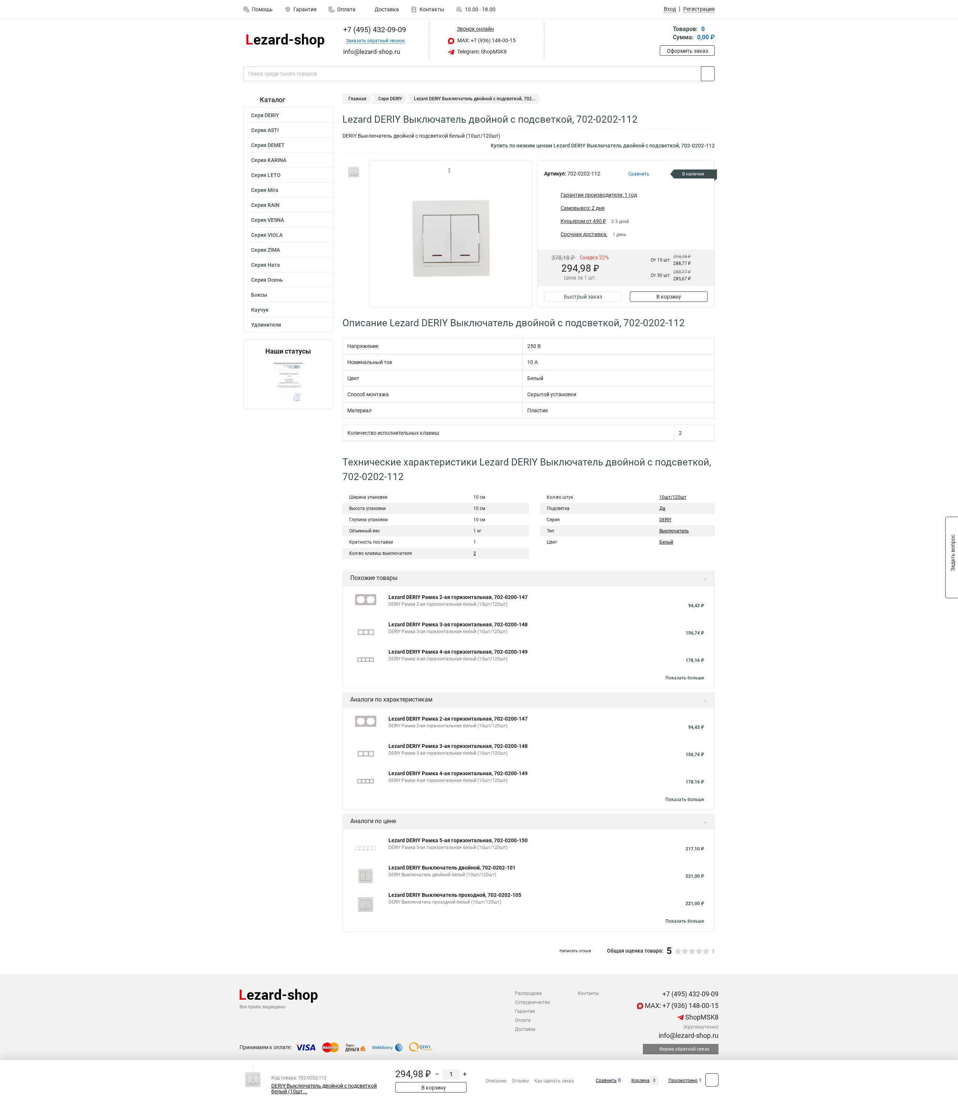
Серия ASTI (265, 130)
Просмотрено (683, 1080)
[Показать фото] (353, 171)
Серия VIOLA (267, 235)
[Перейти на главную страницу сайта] (285, 41)
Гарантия (305, 9)
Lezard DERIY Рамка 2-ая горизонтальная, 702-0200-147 (458, 597)
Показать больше (684, 678)
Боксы (259, 295)
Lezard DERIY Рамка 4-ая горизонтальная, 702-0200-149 (458, 652)
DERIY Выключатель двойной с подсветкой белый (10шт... (324, 1088)
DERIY (665, 519)
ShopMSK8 (701, 1017)
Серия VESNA (267, 220)
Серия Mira (264, 190)
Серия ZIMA (265, 250)
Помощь (262, 9)
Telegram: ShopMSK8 (481, 52)
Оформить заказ (687, 51)
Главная (357, 98)
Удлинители (266, 325)
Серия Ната (265, 265)
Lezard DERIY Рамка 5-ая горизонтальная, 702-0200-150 (458, 840)
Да (662, 508)
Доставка (386, 9)
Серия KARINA (268, 160)
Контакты (431, 9)
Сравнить (606, 1080)
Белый (666, 542)
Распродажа (528, 993)
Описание (496, 1081)
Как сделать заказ (554, 1081)
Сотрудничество (532, 1002)
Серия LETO (266, 175)
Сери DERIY (265, 115)
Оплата (346, 9)
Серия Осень (267, 280)
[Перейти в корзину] (665, 34)
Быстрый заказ (583, 297)
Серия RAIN (265, 205)
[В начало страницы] (711, 1080)
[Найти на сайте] (708, 73)
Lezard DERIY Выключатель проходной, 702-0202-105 (454, 895)
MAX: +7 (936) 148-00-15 (486, 40)
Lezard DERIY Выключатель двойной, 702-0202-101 (452, 868)
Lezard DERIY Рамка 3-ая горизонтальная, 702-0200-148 (458, 624)
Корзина (640, 1080)
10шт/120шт (672, 497)
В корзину (668, 297)
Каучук (260, 310)
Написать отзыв (575, 950)
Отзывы (520, 1081)
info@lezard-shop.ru (687, 1035)
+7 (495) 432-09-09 (373, 29)
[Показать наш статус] (288, 382)
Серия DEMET (268, 145)
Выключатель (674, 531)
